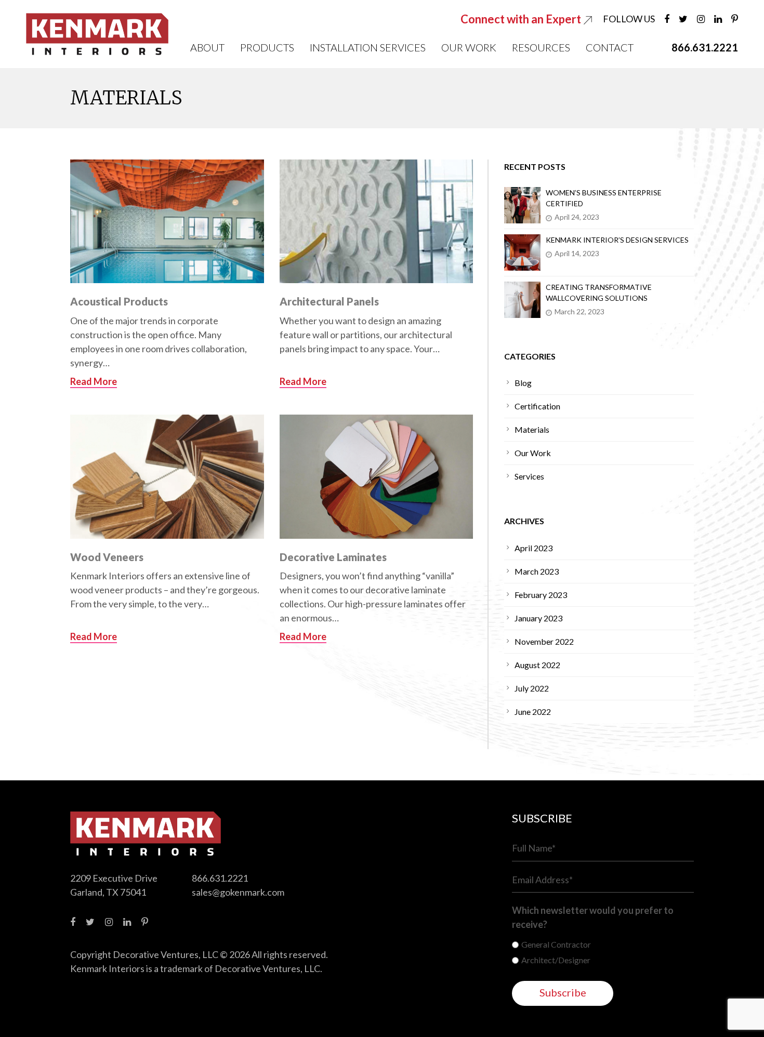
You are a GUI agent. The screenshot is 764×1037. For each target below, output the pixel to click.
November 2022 (544, 641)
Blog (523, 383)
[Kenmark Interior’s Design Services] (522, 252)
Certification (537, 406)
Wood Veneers (106, 557)
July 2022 (532, 688)
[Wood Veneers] (167, 476)
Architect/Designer (555, 960)
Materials (532, 429)
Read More (93, 381)
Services (529, 476)
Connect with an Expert (521, 19)
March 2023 (537, 571)
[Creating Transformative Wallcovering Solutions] (522, 300)
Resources (541, 47)
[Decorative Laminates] (376, 476)
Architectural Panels (329, 301)
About (207, 47)
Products (267, 47)
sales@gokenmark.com (238, 892)
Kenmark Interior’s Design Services (617, 239)
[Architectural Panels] (376, 221)
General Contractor (556, 944)
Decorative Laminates (333, 557)
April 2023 (533, 548)
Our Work (468, 47)
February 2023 (541, 595)
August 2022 (537, 665)
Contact (610, 47)
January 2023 (538, 618)
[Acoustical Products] (167, 221)
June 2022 (533, 711)
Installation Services (368, 47)
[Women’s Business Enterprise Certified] (522, 205)
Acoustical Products (119, 301)
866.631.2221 (220, 878)
